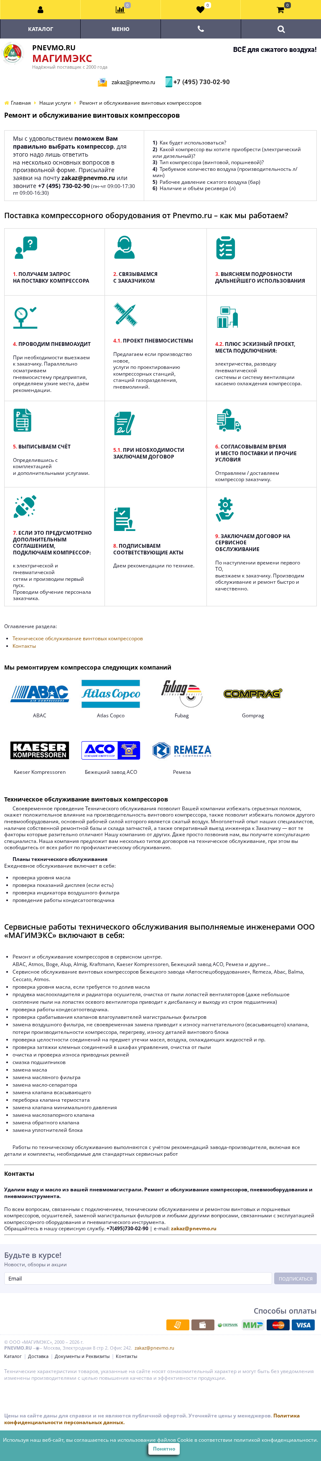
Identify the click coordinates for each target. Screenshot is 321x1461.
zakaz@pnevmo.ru (133, 82)
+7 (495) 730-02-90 (200, 82)
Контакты (24, 645)
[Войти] (40, 9)
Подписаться (296, 1278)
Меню (121, 29)
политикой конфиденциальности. (276, 1439)
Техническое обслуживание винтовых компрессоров (78, 638)
